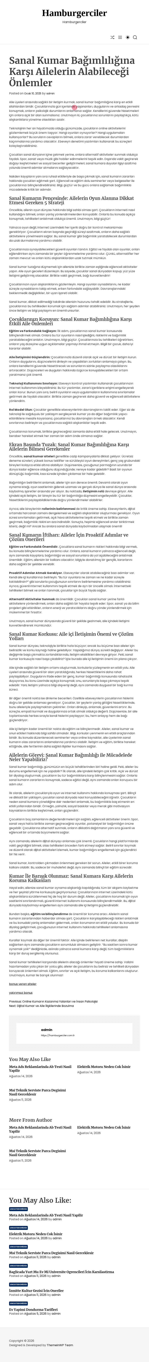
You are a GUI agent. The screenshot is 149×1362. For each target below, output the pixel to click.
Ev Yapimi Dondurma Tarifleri (33, 1310)
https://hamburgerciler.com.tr (57, 1035)
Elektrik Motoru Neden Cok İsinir (103, 1067)
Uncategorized (18, 1209)
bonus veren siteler (23, 984)
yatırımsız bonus (21, 993)
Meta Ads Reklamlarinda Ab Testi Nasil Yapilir (40, 1069)
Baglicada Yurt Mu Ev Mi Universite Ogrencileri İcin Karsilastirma (61, 1272)
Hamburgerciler (74, 13)
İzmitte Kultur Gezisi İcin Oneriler (36, 1291)
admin (50, 93)
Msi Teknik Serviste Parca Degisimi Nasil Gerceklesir (37, 1092)
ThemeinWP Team (60, 1345)
